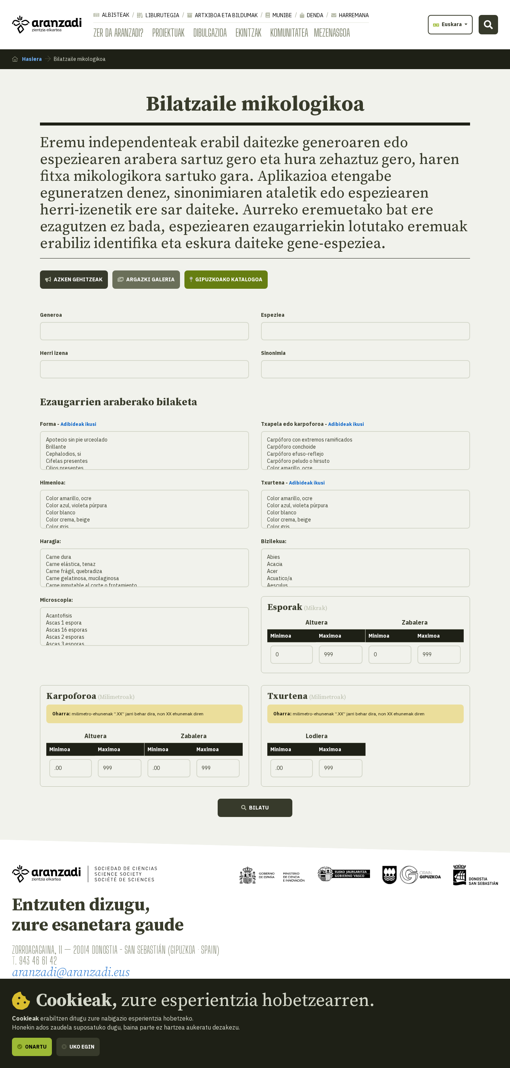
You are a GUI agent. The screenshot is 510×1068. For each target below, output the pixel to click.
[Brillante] (144, 447)
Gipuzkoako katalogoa (228, 279)
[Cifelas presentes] (144, 461)
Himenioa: (52, 482)
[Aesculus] (365, 585)
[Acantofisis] (144, 615)
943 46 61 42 (38, 960)
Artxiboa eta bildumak (226, 15)
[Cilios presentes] (144, 468)
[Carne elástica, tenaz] (144, 564)
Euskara (452, 24)
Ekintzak (248, 32)
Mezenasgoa (332, 32)
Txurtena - (293, 482)
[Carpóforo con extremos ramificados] (365, 439)
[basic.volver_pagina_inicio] (46, 24)
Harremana (353, 15)
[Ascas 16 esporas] (144, 630)
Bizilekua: (273, 541)
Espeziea (272, 315)
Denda (314, 15)
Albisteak (115, 15)
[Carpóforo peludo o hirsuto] (365, 461)
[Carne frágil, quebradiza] (144, 571)
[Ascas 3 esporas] (144, 644)
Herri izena (54, 353)
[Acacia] (365, 564)
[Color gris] (144, 526)
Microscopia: (56, 600)
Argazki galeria (150, 279)
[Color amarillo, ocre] (365, 468)
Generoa (51, 315)
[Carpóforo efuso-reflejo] (365, 454)
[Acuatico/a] (365, 578)
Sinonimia (273, 353)
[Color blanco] (144, 512)
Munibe (281, 15)
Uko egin (81, 1046)
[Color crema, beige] (144, 519)
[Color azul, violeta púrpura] (144, 505)
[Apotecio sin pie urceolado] (144, 439)
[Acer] (365, 571)
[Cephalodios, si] (144, 454)
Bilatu (258, 807)
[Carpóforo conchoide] (365, 447)
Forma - (68, 424)
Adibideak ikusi (78, 424)
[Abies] (365, 557)
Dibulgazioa (210, 32)
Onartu (35, 1046)
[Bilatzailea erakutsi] (488, 24)
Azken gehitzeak (78, 279)
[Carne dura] (144, 557)
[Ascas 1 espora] (144, 622)
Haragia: (50, 541)
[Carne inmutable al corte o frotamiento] (144, 585)
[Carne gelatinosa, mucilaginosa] (144, 578)
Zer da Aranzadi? (118, 32)
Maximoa (330, 635)
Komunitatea (289, 32)
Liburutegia (161, 15)
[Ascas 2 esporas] (144, 637)
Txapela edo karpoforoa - (312, 424)
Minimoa (280, 635)
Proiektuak (168, 32)
